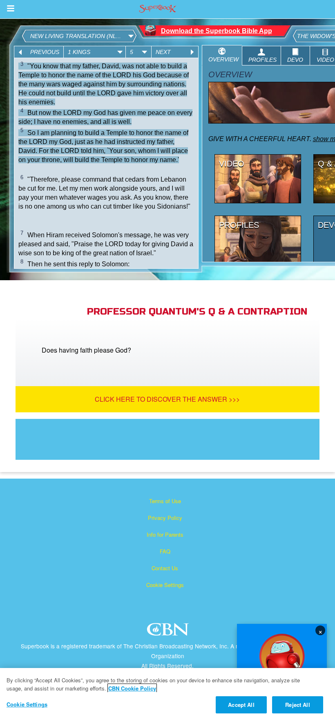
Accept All (241, 705)
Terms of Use (165, 501)
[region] (167, 695)
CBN (169, 632)
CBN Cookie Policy (132, 688)
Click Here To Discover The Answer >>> (167, 399)
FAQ (165, 551)
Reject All (297, 705)
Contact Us (165, 568)
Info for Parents (165, 534)
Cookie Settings (165, 585)
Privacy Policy (165, 518)
